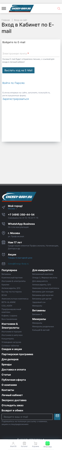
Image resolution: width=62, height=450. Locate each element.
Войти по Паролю (13, 83)
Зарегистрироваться (15, 98)
